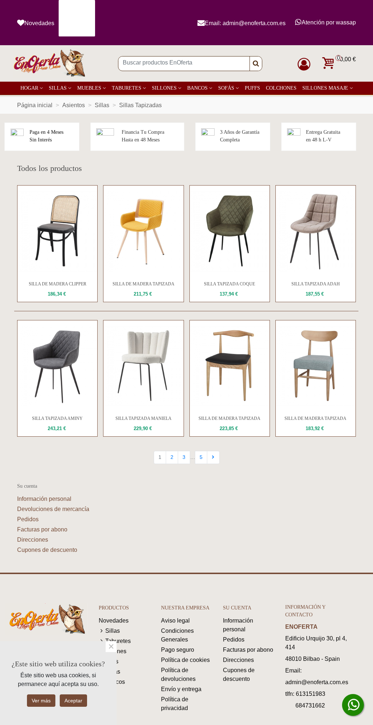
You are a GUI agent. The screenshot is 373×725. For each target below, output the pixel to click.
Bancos (197, 88)
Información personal (44, 499)
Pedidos (28, 519)
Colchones (281, 88)
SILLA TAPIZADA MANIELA (143, 418)
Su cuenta (27, 486)
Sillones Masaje (325, 88)
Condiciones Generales (177, 635)
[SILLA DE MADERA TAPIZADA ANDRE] (143, 231)
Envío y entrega (181, 689)
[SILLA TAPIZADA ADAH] (316, 231)
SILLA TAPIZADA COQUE (229, 284)
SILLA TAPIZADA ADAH (315, 284)
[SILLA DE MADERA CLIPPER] (57, 231)
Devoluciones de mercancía (53, 509)
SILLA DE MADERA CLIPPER (57, 284)
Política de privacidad (174, 703)
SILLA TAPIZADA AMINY (57, 418)
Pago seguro (177, 650)
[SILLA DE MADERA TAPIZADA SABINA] (316, 366)
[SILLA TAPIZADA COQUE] (230, 231)
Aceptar (73, 700)
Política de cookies (185, 660)
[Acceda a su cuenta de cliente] (306, 64)
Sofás (226, 88)
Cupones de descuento (47, 550)
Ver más (41, 700)
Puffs (252, 88)
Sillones (164, 88)
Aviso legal (175, 620)
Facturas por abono (42, 529)
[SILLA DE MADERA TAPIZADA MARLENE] (230, 366)
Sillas (58, 88)
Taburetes (126, 88)
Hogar (29, 88)
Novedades (114, 620)
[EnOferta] (49, 63)
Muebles (89, 88)
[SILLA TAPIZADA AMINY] (57, 366)
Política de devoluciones (178, 674)
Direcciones (32, 540)
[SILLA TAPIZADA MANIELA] (143, 366)
